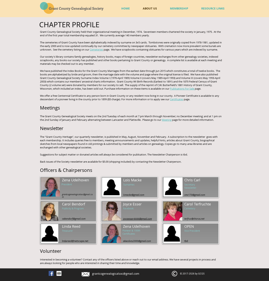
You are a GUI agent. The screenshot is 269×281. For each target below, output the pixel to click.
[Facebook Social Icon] (51, 273)
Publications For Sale (182, 88)
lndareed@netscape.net (75, 241)
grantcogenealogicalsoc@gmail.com (115, 273)
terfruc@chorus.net (194, 218)
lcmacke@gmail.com (133, 194)
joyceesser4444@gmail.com (137, 218)
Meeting (167, 120)
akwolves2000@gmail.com (137, 241)
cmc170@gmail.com (194, 194)
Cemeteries (96, 49)
